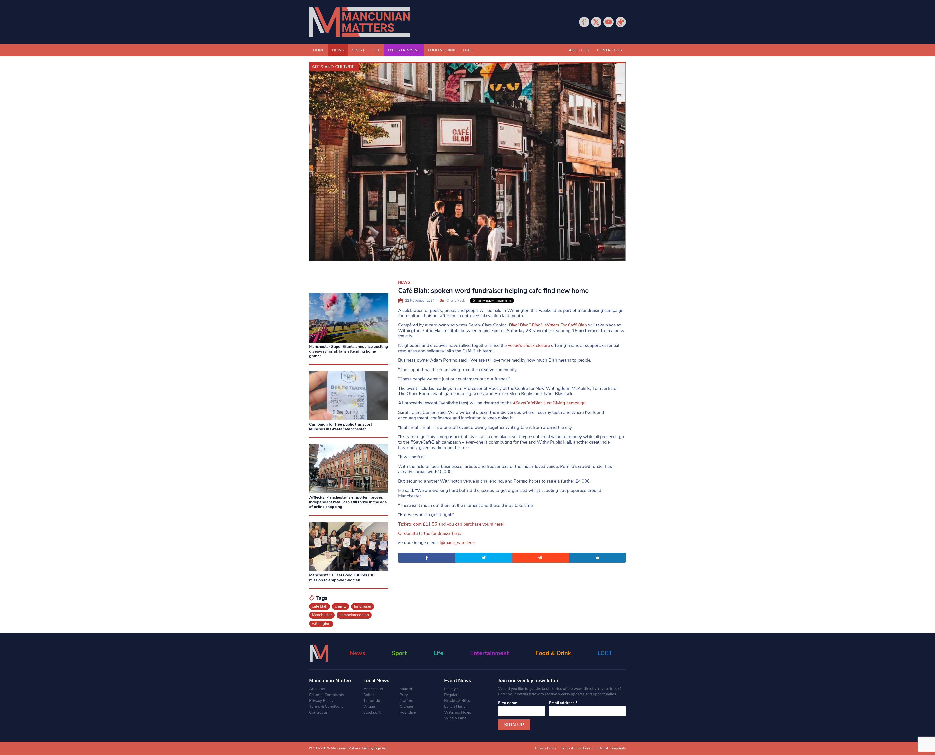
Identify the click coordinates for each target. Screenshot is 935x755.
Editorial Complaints (326, 695)
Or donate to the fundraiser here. (429, 533)
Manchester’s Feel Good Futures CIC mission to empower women (342, 578)
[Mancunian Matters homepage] (359, 22)
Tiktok (621, 22)
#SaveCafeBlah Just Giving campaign (549, 403)
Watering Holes (457, 712)
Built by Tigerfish (375, 748)
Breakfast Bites (457, 700)
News (338, 50)
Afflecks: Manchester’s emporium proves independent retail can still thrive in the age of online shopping (348, 502)
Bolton (369, 695)
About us (579, 50)
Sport (358, 50)
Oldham (406, 706)
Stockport (371, 712)
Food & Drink (441, 50)
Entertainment (404, 50)
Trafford (406, 700)
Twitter (596, 22)
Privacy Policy (321, 700)
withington (321, 623)
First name (507, 703)
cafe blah (319, 606)
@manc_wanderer (457, 542)
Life (376, 50)
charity (340, 606)
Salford (406, 689)
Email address (563, 703)
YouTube (608, 22)
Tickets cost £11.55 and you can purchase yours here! (451, 524)
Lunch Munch (456, 706)
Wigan (369, 706)
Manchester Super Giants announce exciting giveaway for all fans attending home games (348, 351)
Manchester (322, 615)
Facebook (584, 22)
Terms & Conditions (326, 706)
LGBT (468, 50)
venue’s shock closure (529, 345)
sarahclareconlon (354, 615)
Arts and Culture (333, 67)
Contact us (609, 50)
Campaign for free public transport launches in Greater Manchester (340, 427)
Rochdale (408, 712)
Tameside (371, 700)
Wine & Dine (455, 718)
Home (318, 50)
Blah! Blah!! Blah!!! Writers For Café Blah (548, 325)
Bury (404, 695)
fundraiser (362, 606)
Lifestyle (451, 689)
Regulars (451, 695)
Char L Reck (455, 300)
